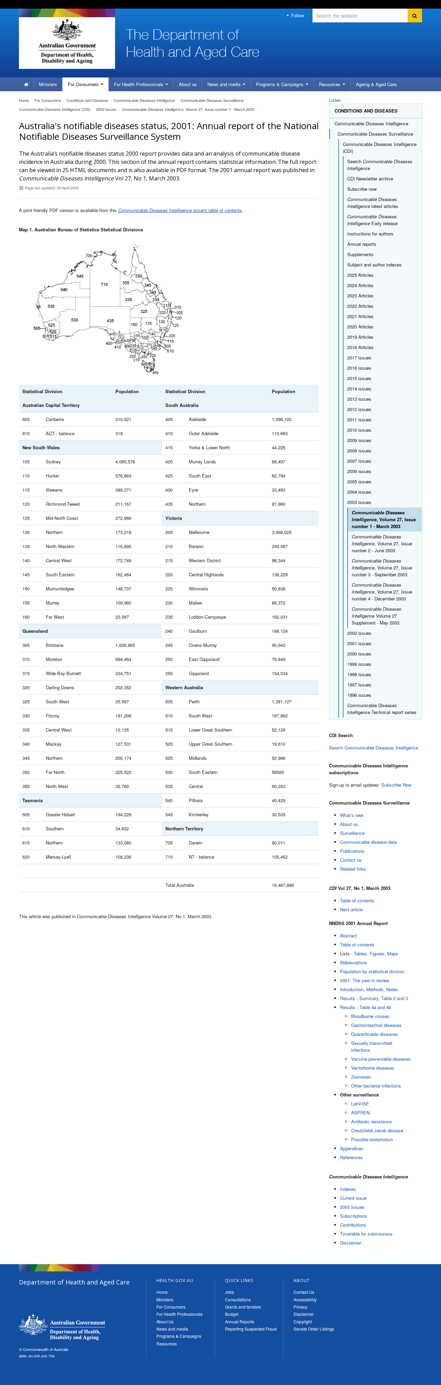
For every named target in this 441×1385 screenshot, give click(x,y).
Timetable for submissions (366, 1233)
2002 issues (359, 633)
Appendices (351, 1148)
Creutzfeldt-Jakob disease (377, 1130)
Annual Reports (239, 1321)
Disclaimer (350, 1242)
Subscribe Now (396, 784)
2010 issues (359, 430)
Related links (353, 868)
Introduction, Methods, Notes (369, 989)
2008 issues (359, 450)
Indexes (348, 1189)
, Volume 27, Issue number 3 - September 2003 (382, 567)
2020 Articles (360, 326)
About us (188, 84)
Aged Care (376, 84)
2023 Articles (360, 295)
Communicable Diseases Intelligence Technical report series (382, 708)
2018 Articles (360, 347)
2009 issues (359, 440)
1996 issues (359, 695)
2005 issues (359, 481)
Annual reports (361, 244)
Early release (372, 220)
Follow (297, 15)
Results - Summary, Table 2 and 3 (374, 998)
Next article (351, 909)
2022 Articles (360, 306)
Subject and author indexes (374, 264)
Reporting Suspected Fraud (251, 1329)
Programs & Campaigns (178, 1336)
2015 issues (359, 378)
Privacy (300, 1307)
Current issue (353, 1198)
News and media (224, 84)
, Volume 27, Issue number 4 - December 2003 (382, 591)
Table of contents (357, 900)
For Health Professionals (179, 1314)
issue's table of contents (180, 210)
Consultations (238, 1299)
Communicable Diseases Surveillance (212, 100)
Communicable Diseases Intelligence (144, 100)
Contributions (353, 1224)
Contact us (351, 860)
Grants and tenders (243, 1307)
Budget (231, 1314)
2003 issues (106, 109)
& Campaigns (280, 84)
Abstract (348, 935)
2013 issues (359, 399)
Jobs (229, 1292)
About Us (165, 1321)
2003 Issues (352, 1207)
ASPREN (360, 1112)
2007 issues (359, 461)
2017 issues (359, 357)
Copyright (303, 1321)
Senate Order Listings (314, 1329)
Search (379, 164)
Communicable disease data (368, 842)
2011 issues (359, 419)
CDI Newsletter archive (370, 178)
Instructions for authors (370, 233)
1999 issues (359, 664)
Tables (360, 953)
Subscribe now (362, 189)
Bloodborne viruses (370, 1016)
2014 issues (359, 388)
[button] (419, 1378)
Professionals (139, 84)
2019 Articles (360, 337)
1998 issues (359, 674)
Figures (377, 953)
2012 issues (359, 409)
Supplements (360, 254)
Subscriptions (353, 1216)
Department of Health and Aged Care (62, 1327)
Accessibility (305, 1299)
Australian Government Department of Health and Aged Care (67, 41)
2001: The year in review (364, 980)
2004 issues (359, 492)
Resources (330, 84)
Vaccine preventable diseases (381, 1059)
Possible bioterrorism (372, 1139)
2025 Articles (360, 275)
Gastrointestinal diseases (376, 1025)
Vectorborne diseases (372, 1067)
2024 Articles (360, 285)
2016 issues (359, 368)
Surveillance (352, 833)
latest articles (372, 202)
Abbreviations (353, 962)
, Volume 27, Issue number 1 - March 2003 (188, 109)
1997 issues (359, 684)
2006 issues (359, 471)
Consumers (84, 84)
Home (24, 100)
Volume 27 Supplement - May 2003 (376, 616)
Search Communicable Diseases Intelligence (373, 747)
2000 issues (359, 653)
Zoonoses (361, 1076)
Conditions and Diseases (87, 100)
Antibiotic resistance (371, 1121)
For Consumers (170, 1307)
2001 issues (359, 643)
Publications (352, 851)
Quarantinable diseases (374, 1034)
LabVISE (360, 1103)
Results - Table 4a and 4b (365, 1007)
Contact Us (304, 1292)
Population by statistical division (372, 971)
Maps (392, 953)
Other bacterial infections (376, 1085)
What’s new (351, 815)
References (351, 1157)
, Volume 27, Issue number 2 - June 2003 (382, 543)
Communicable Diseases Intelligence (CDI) (55, 109)
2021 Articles (360, 316)
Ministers (48, 84)
